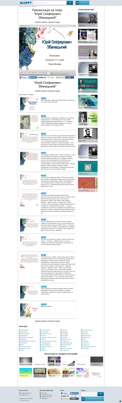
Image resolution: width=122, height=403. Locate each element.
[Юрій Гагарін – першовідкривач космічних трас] (88, 52)
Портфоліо (24, 343)
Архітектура (24, 332)
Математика (86, 337)
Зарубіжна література (27, 337)
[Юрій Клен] (88, 19)
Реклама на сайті (47, 396)
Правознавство (45, 343)
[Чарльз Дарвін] (82, 361)
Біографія (65, 332)
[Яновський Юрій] (88, 151)
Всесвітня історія (46, 333)
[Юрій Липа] (88, 135)
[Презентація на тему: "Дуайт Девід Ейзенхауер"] (25, 361)
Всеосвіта (44, 398)
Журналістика (87, 335)
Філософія (86, 348)
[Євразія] (40, 372)
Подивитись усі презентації (95, 373)
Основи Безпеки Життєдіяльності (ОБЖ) (49, 341)
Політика (85, 341)
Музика (43, 339)
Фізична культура (67, 348)
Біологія (85, 332)
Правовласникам (47, 395)
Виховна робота (25, 333)
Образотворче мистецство (28, 341)
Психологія (86, 343)
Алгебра (64, 330)
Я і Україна (65, 350)
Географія (65, 333)
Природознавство (67, 343)
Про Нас (44, 393)
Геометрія (86, 333)
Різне (22, 344)
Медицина (24, 339)
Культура (64, 337)
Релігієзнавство (45, 344)
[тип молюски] (96, 361)
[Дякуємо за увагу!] (29, 310)
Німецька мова (66, 339)
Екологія (43, 335)
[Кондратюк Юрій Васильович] (88, 85)
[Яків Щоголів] (25, 372)
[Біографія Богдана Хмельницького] (68, 372)
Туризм (64, 346)
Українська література (89, 346)
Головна (21, 6)
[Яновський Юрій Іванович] (88, 69)
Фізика (43, 348)
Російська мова (66, 344)
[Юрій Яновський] (88, 184)
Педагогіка (65, 341)
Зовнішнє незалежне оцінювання (49, 337)
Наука (84, 339)
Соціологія (86, 344)
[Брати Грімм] (68, 361)
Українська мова (25, 348)
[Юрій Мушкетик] (88, 118)
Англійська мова (87, 330)
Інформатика (24, 330)
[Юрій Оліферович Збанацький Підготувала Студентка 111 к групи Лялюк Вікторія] (29, 104)
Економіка (65, 335)
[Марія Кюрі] (54, 372)
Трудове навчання (46, 346)
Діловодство (24, 335)
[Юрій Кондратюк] (88, 168)
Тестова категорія (26, 346)
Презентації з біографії (30, 6)
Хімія (22, 350)
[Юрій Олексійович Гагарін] (88, 102)
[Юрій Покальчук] (88, 36)
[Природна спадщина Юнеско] (40, 361)
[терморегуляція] (54, 361)
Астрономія (44, 332)
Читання (43, 350)
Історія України (45, 330)
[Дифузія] (82, 372)
